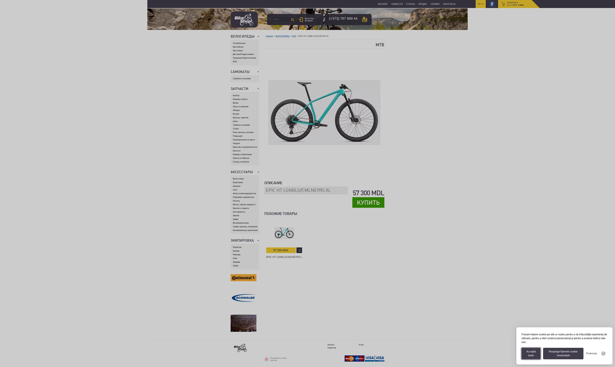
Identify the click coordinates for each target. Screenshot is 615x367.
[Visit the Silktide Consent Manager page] (603, 353)
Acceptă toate (531, 353)
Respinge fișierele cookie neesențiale (563, 353)
